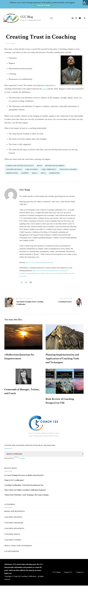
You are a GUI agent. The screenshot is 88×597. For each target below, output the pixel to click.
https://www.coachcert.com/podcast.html (39, 262)
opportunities (12, 173)
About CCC (68, 572)
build (39, 165)
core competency (48, 169)
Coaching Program (13, 523)
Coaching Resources (14, 528)
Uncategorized (11, 551)
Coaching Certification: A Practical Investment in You (23, 485)
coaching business (14, 169)
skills (34, 173)
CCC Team (11, 43)
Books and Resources (14, 511)
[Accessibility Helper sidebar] (85, 2)
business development (54, 165)
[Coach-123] (44, 423)
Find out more (43, 5)
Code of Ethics (31, 169)
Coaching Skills (12, 534)
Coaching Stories (12, 540)
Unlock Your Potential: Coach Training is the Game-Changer (26, 495)
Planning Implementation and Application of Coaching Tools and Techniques (62, 358)
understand (54, 173)
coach (44, 89)
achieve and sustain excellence (20, 165)
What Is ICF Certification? (14, 480)
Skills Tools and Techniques (18, 545)
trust (43, 173)
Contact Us (80, 572)
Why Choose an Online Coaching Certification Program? (25, 490)
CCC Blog (26, 17)
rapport (25, 173)
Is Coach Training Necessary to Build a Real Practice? (24, 475)
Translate (21, 458)
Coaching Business (13, 517)
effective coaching (68, 169)
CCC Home (56, 572)
